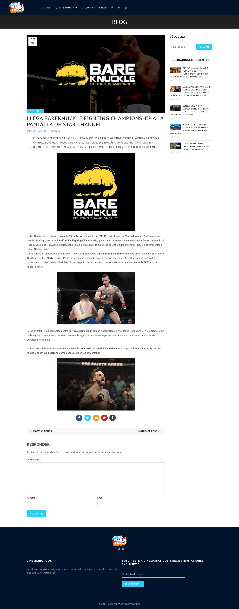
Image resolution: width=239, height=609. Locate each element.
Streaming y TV (68, 7)
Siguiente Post (148, 431)
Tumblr (112, 418)
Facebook (79, 418)
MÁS (104, 7)
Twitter (87, 418)
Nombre (32, 497)
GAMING (89, 7)
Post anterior (42, 431)
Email (96, 418)
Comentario (34, 459)
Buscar (204, 47)
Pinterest (104, 418)
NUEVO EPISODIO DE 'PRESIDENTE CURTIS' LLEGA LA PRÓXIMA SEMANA (197, 146)
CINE (47, 7)
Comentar (55, 131)
